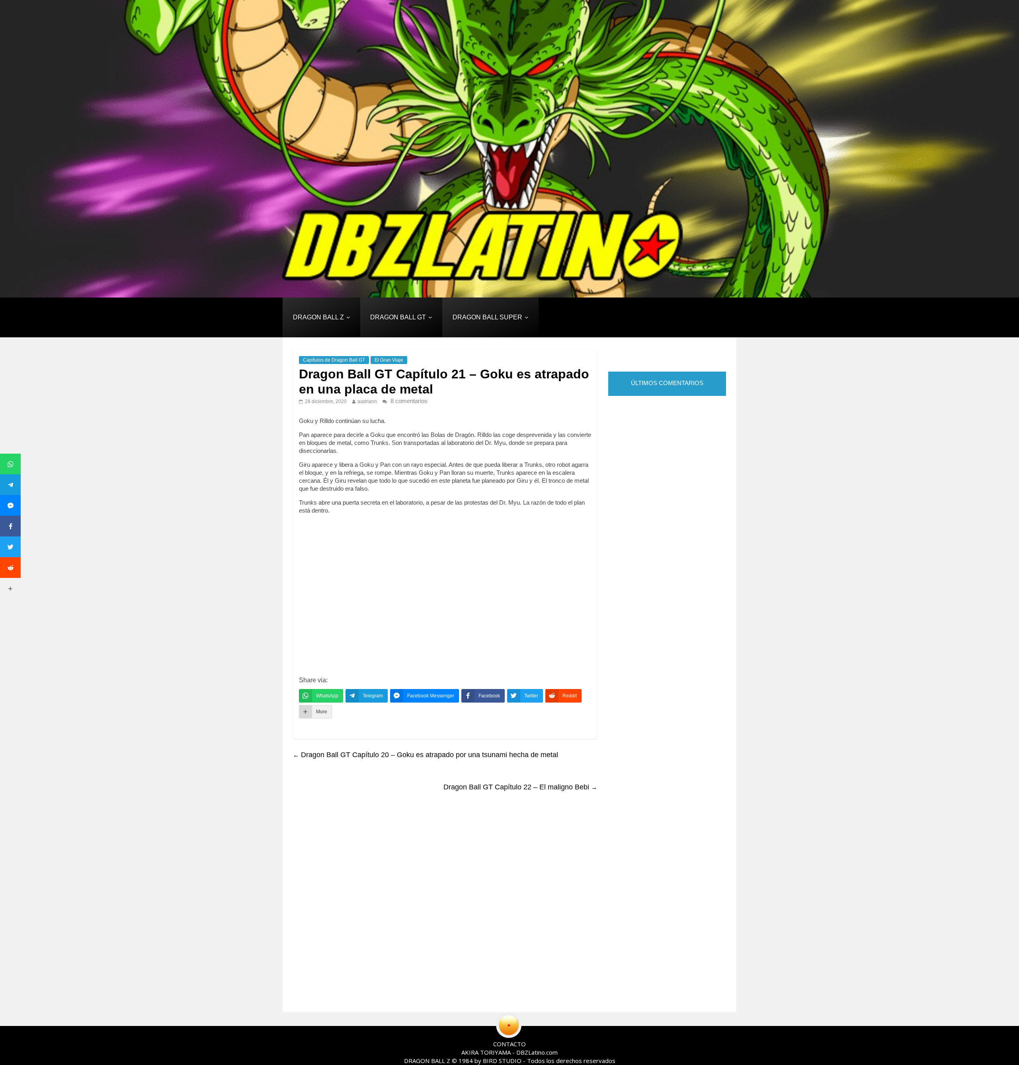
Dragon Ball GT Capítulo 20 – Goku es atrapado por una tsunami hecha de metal (425, 755)
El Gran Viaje (389, 360)
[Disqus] (445, 902)
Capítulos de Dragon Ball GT (334, 360)
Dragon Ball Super (487, 317)
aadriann (367, 401)
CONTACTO (509, 1044)
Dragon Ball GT (398, 317)
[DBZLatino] (509, 149)
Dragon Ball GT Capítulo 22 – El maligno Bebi (520, 787)
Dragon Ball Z (318, 317)
